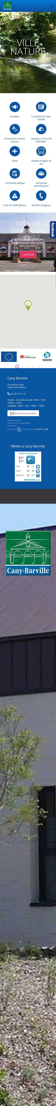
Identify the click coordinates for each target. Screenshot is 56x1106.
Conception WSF (29, 429)
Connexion (12, 429)
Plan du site (12, 425)
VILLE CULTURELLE (28, 44)
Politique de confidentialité (18, 423)
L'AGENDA (28, 254)
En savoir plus (28, 66)
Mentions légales (14, 420)
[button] (28, 306)
